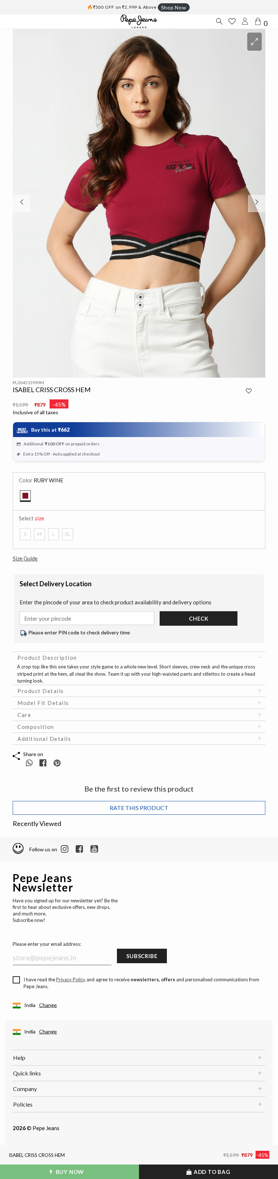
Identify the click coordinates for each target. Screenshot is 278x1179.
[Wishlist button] (232, 21)
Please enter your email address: (47, 944)
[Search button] (219, 21)
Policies (23, 1104)
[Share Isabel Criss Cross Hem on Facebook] (43, 763)
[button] (32, 203)
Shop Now (173, 7)
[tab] (139, 657)
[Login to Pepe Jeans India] (245, 21)
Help (19, 1057)
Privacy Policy (70, 979)
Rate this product (139, 807)
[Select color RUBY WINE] (25, 496)
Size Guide (25, 558)
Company (25, 1088)
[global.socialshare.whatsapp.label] (29, 763)
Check (198, 618)
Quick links (27, 1073)
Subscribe (141, 956)
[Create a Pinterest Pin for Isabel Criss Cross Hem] (57, 763)
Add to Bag (211, 1171)
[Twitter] (94, 849)
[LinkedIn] (64, 849)
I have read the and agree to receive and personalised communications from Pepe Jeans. (141, 983)
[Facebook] (79, 849)
